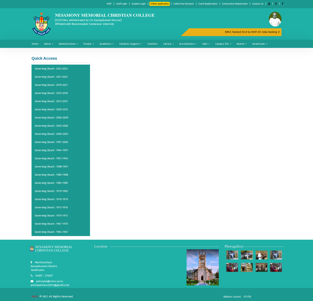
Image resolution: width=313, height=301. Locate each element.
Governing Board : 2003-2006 (51, 125)
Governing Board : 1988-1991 (51, 166)
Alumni (240, 43)
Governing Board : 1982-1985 (51, 183)
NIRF (109, 4)
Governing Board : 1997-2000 (51, 142)
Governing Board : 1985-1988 (51, 174)
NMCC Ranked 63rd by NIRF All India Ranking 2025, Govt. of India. (259, 32)
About (47, 43)
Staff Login (121, 4)
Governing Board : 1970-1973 (51, 215)
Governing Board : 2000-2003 (51, 134)
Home (35, 43)
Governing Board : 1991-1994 (51, 158)
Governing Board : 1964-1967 (51, 232)
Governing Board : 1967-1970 (51, 223)
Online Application (159, 4)
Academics (106, 43)
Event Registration (208, 4)
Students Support (129, 43)
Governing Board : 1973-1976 (51, 207)
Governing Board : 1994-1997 (51, 150)
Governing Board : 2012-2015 (51, 101)
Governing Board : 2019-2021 (51, 85)
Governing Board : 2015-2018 (51, 93)
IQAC (204, 43)
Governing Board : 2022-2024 (51, 68)
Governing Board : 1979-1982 (51, 191)
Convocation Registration (235, 4)
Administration (67, 43)
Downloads (258, 43)
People (88, 43)
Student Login (139, 4)
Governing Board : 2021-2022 (51, 76)
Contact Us (257, 4)
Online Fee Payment (184, 4)
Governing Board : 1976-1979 (51, 199)
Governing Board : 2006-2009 (51, 117)
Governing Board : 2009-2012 (51, 109)
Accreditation (186, 43)
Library (167, 43)
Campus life (222, 43)
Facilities (152, 43)
